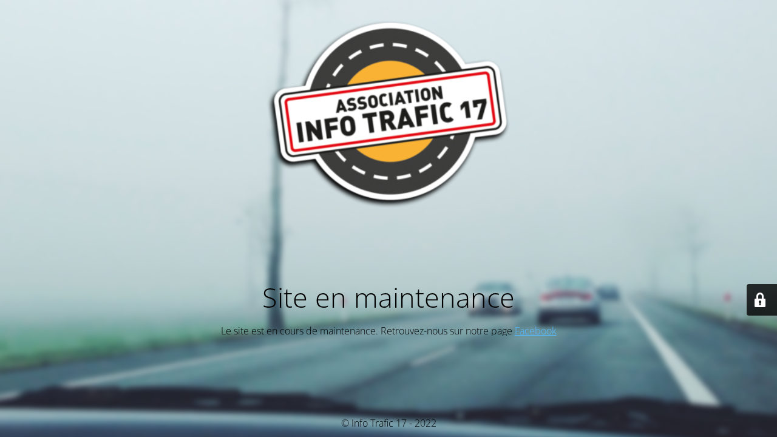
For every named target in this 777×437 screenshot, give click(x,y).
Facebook (536, 330)
